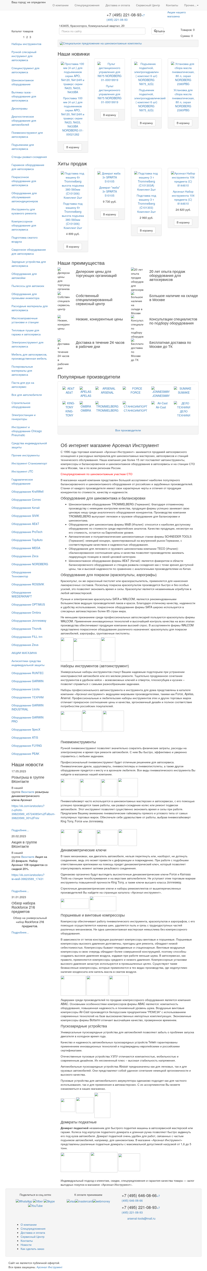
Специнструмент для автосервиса (25, 70)
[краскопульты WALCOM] (67, 649)
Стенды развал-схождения (29, 157)
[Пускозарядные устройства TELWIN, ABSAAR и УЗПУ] (68, 1105)
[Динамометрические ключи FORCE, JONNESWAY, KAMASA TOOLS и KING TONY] (75, 903)
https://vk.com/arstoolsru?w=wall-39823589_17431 (28, 877)
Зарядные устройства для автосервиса (29, 264)
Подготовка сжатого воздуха (25, 239)
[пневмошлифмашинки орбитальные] (90, 787)
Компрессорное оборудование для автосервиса (24, 225)
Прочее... (190, 5)
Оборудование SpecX (26, 729)
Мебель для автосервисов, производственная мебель (29, 356)
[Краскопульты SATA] (108, 649)
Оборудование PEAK (25, 754)
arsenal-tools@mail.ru (141, 1218)
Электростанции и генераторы (24, 417)
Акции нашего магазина (176, 14)
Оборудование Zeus (25, 645)
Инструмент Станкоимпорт (29, 463)
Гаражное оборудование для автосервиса (28, 167)
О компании (61, 5)
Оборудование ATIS (25, 737)
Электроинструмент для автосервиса (27, 344)
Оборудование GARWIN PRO (27, 719)
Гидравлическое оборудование (22, 481)
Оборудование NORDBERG (30, 564)
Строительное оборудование (21, 405)
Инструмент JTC (22, 471)
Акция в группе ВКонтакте (24, 844)
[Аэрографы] (86, 649)
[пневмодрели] (107, 837)
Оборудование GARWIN (27, 681)
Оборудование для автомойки (24, 276)
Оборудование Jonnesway (29, 620)
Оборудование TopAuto (27, 540)
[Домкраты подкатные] (76, 1162)
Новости (26, 1245)
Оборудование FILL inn (27, 637)
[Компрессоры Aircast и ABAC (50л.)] (119, 985)
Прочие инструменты (26, 455)
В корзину (72, 147)
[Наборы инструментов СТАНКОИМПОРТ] (71, 720)
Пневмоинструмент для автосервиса (27, 134)
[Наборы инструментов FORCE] (113, 720)
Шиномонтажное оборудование (23, 82)
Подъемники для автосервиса (23, 147)
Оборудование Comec (26, 499)
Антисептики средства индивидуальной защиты (28, 663)
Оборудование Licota (26, 689)
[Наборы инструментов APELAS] (92, 720)
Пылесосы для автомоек (28, 286)
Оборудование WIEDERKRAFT (22, 594)
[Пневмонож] (128, 787)
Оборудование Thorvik (26, 629)
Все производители (128, 430)
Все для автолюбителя (27, 395)
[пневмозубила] (109, 787)
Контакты (172, 5)
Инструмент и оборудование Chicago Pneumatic (27, 431)
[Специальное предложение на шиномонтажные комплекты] (128, 43)
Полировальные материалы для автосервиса (22, 370)
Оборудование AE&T (25, 524)
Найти (160, 31)
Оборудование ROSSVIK (28, 584)
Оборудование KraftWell (27, 491)
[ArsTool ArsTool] (49, 1201)
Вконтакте (27, 792)
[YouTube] (35, 1205)
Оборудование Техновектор (21, 574)
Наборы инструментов (26, 44)
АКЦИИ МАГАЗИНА (24, 653)
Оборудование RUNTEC (28, 673)
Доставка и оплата (118, 5)
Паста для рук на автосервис (23, 385)
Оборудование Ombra (26, 612)
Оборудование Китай (26, 508)
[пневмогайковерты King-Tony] (87, 837)
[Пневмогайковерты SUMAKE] (127, 837)
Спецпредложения (87, 5)
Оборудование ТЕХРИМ (28, 697)
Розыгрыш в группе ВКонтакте (28, 779)
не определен (36, 2)
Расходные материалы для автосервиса (30, 308)
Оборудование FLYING (27, 745)
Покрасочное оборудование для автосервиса (24, 181)
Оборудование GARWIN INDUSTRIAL (27, 707)
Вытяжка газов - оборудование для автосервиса (24, 96)
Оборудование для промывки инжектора (25, 296)
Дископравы (19, 108)
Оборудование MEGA (26, 548)
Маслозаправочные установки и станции (25, 320)
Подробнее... (20, 830)
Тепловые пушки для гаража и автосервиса (26, 332)
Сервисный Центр (148, 5)
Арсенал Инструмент (49, 1267)
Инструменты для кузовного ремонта (24, 211)
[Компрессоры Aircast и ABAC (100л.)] (98, 985)
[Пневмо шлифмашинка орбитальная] (70, 787)
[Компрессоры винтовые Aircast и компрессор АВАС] (74, 985)
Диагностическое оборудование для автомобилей (24, 120)
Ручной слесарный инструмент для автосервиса (24, 56)
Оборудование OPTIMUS (28, 604)
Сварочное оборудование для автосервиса (29, 251)
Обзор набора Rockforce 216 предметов (23, 907)
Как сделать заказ (32, 1249)
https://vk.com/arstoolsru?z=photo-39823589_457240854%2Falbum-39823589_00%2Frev (33, 812)
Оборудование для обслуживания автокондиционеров (25, 197)
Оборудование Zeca (25, 556)
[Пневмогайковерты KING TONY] (69, 837)
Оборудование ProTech (27, 532)
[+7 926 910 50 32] (24, 1201)
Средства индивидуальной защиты (29, 445)
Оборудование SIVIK (25, 516)
